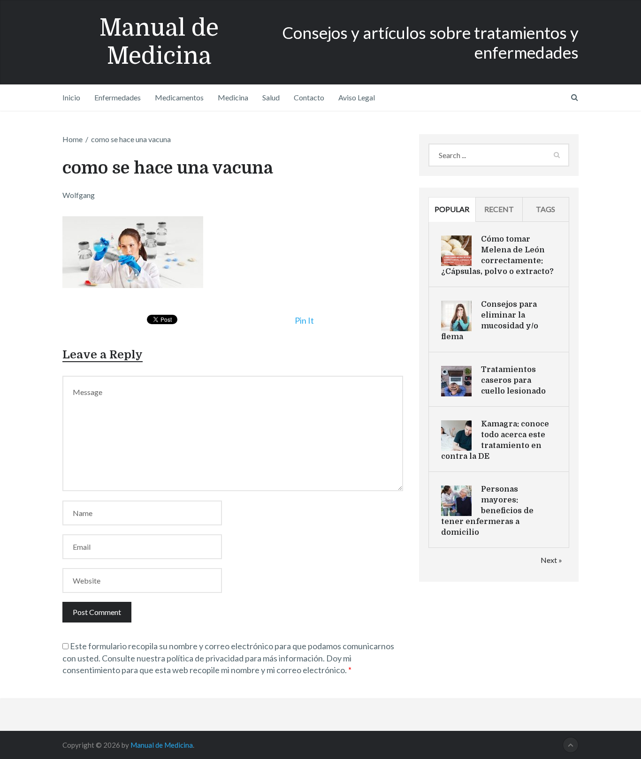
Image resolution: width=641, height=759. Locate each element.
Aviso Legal (356, 97)
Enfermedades (117, 97)
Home (72, 139)
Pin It (304, 320)
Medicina (233, 97)
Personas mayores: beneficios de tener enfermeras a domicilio (487, 511)
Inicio (71, 97)
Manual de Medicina (159, 42)
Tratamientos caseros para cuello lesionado (513, 380)
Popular (452, 209)
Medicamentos (179, 97)
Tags (545, 209)
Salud (271, 97)
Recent (499, 209)
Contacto (309, 97)
